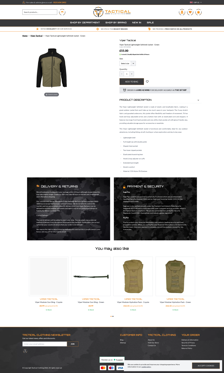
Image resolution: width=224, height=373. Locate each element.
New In (136, 23)
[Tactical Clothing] (112, 12)
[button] (111, 316)
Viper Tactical (36, 36)
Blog (121, 340)
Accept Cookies (206, 365)
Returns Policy (187, 348)
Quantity (123, 69)
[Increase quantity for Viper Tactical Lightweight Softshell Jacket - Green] (132, 73)
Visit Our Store (153, 343)
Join (73, 344)
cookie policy (146, 367)
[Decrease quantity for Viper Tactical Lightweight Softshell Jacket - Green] (121, 73)
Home (25, 36)
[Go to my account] (182, 12)
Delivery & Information (190, 340)
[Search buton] (62, 12)
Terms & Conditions (189, 345)
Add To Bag (131, 81)
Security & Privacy (188, 343)
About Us (151, 340)
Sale (150, 23)
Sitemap (123, 343)
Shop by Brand (116, 23)
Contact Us (152, 345)
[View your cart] (198, 12)
